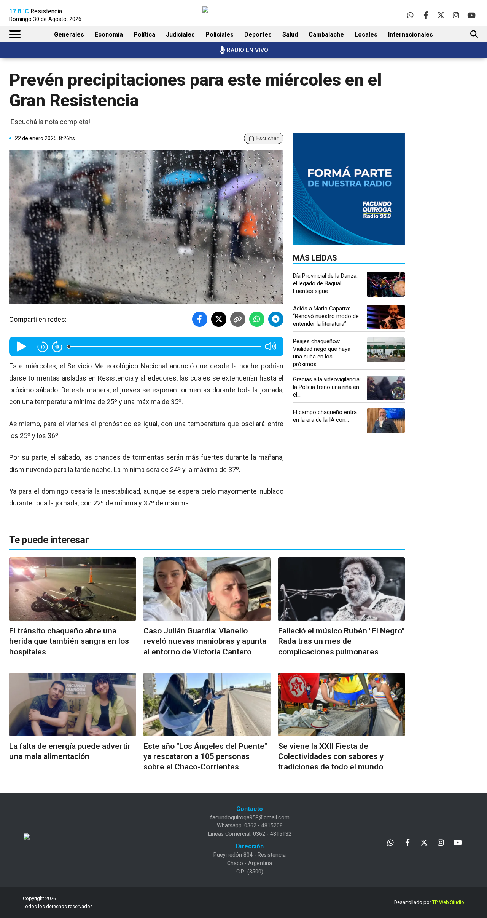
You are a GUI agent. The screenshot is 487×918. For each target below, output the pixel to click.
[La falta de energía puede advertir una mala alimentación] (72, 704)
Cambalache (326, 34)
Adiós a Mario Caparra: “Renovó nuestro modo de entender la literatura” (326, 316)
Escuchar (267, 138)
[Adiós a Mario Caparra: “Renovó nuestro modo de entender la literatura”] (386, 317)
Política (144, 34)
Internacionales (410, 34)
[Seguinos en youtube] (471, 15)
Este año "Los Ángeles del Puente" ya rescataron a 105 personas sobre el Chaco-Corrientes (205, 757)
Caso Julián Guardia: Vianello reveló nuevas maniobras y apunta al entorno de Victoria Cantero (204, 641)
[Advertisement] (455, 190)
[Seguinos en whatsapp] (410, 15)
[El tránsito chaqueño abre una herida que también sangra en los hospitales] (72, 589)
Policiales (219, 34)
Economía (109, 34)
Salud (290, 34)
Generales (69, 34)
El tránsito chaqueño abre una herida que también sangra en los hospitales (69, 641)
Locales (366, 34)
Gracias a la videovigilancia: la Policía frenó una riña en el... (327, 387)
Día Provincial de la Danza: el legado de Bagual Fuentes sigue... (325, 283)
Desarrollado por (429, 902)
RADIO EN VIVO (247, 50)
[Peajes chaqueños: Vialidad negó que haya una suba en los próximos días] (386, 349)
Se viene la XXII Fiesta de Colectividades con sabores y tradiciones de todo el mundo (331, 757)
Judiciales (180, 34)
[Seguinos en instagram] (456, 15)
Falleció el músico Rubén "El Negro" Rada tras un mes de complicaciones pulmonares (341, 641)
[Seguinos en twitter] (440, 15)
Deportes (258, 34)
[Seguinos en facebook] (425, 15)
